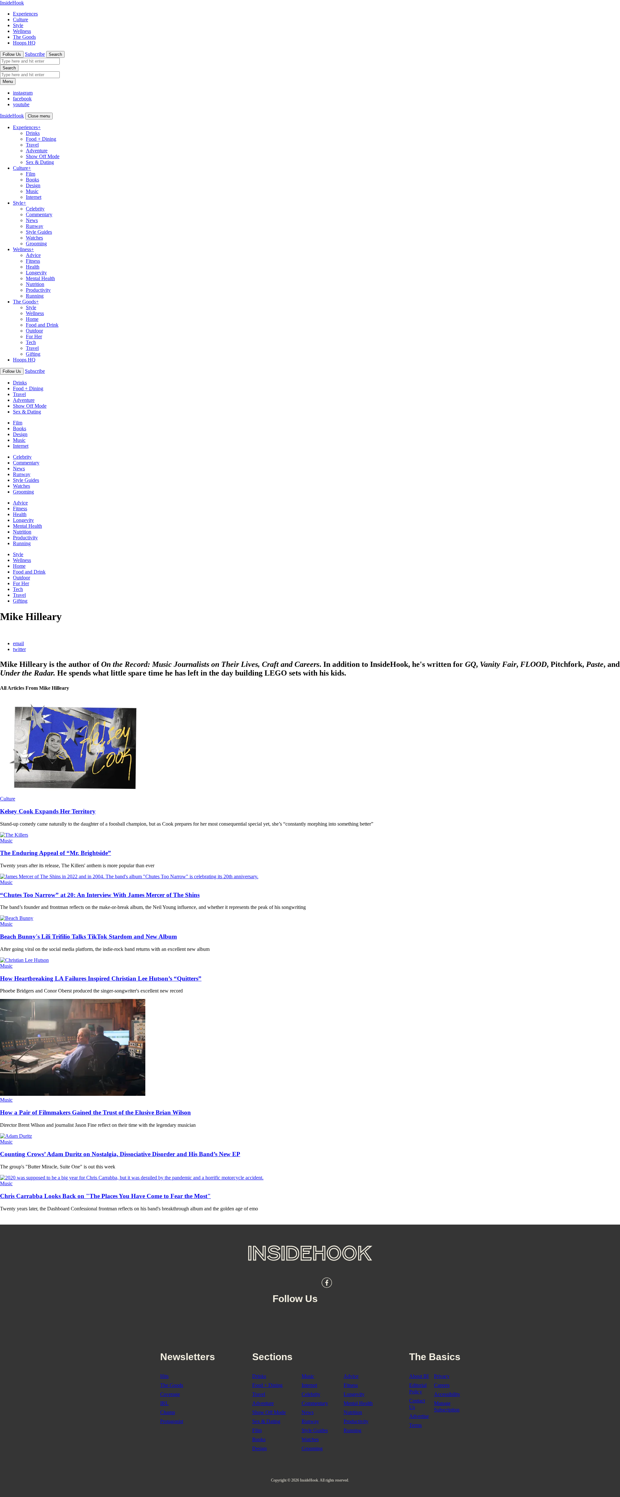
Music (32, 191)
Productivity (38, 290)
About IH (419, 1376)
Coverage (170, 1394)
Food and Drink (42, 325)
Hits (164, 1376)
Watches (34, 237)
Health (32, 267)
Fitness (33, 261)
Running (35, 296)
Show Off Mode (42, 156)
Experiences (25, 13)
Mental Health (40, 278)
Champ (167, 1412)
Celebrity (35, 208)
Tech (31, 342)
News (32, 220)
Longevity (36, 272)
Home (32, 319)
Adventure (36, 150)
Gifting (33, 354)
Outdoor (34, 330)
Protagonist (171, 1421)
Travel (32, 145)
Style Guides (39, 232)
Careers (442, 1385)
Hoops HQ (24, 43)
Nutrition (35, 284)
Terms (415, 1425)
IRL (164, 1403)
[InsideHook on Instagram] (341, 1283)
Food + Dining (41, 139)
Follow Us (12, 54)
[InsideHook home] (310, 1253)
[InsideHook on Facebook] (327, 1283)
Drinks (33, 133)
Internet (33, 197)
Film (30, 174)
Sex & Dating (40, 162)
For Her (34, 336)
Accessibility (447, 1394)
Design (33, 185)
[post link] (72, 793)
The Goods (24, 37)
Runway (34, 226)
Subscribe (35, 54)
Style (18, 25)
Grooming (36, 243)
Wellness (22, 31)
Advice (33, 255)
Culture (20, 19)
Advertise (419, 1416)
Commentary (39, 214)
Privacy (442, 1376)
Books (32, 179)
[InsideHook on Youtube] (355, 1283)
